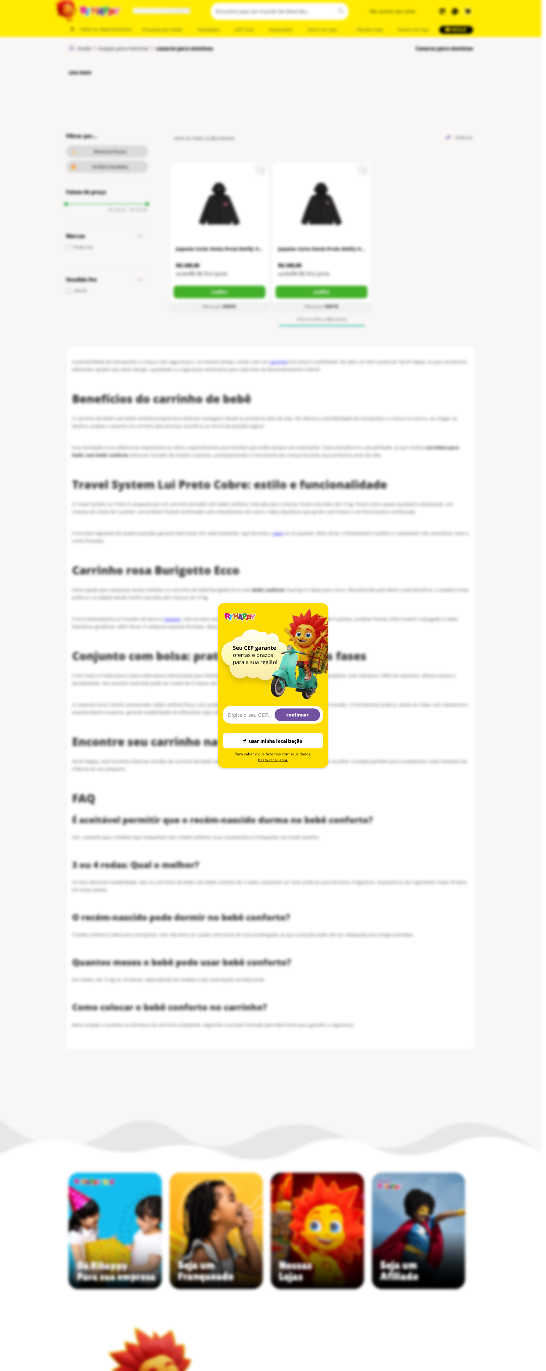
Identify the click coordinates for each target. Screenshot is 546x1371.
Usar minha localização (275, 741)
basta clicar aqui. (273, 760)
